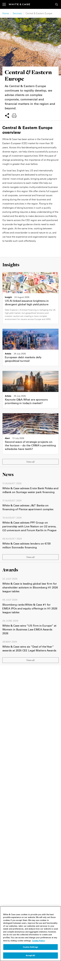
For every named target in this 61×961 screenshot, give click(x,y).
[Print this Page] (14, 115)
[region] (30, 933)
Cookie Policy (38, 940)
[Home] (19, 4)
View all (30, 461)
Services (17, 13)
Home (5, 13)
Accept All (30, 955)
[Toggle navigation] (5, 4)
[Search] (56, 4)
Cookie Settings (30, 947)
